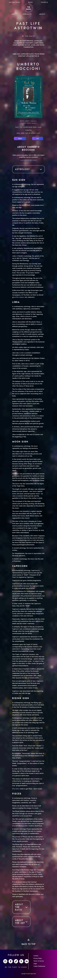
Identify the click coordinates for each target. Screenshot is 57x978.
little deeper (20, 297)
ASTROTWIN (14, 2)
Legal (35, 963)
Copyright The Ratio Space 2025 (28, 973)
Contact (35, 956)
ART (13, 14)
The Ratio (16, 789)
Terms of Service (38, 961)
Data (30, 2)
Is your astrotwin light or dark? (28, 160)
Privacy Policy (37, 958)
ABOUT (42, 14)
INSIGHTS (27, 14)
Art (37, 138)
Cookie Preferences (39, 966)
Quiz (20, 138)
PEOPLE (44, 2)
